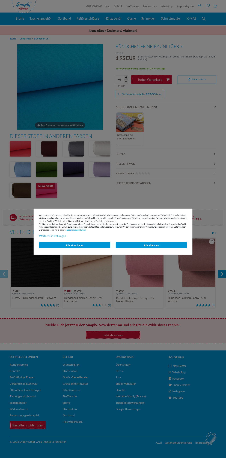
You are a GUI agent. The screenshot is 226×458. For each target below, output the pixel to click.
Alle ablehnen (151, 245)
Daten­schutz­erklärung (76, 230)
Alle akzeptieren (75, 245)
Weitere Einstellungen (52, 235)
